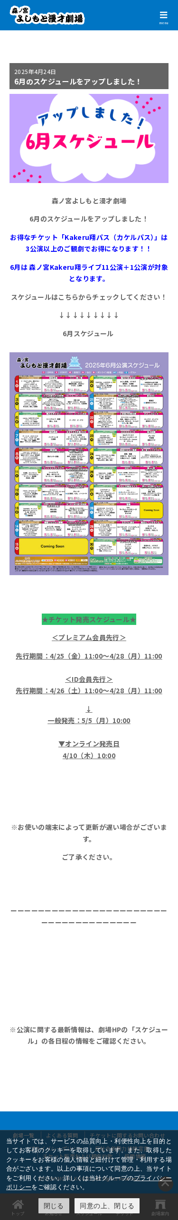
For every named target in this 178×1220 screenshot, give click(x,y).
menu (164, 22)
